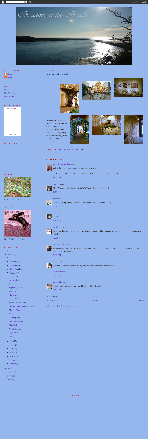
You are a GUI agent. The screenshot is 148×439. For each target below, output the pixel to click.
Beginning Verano (16, 287)
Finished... (13, 291)
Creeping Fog (14, 317)
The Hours (13, 295)
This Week (13, 325)
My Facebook (9, 89)
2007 (9, 375)
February (13, 360)
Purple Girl (57, 212)
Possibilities (14, 283)
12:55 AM (57, 275)
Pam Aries (57, 184)
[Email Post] (81, 149)
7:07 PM (57, 177)
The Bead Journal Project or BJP (21, 306)
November (14, 261)
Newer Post (50, 300)
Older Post (140, 300)
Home (95, 300)
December (14, 257)
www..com (12, 108)
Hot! (11, 313)
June (12, 345)
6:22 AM (57, 206)
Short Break (13, 276)
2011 (9, 251)
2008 (9, 372)
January (13, 363)
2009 (9, 368)
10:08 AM (57, 237)
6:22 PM (57, 289)
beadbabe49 (57, 227)
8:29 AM (57, 220)
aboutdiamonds (59, 271)
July (11, 341)
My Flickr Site (10, 93)
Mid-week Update (16, 321)
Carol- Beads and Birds (62, 164)
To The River (14, 280)
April (12, 352)
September (14, 269)
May (12, 348)
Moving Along (15, 310)
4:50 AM (57, 192)
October (13, 265)
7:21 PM (57, 255)
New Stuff (13, 336)
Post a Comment (52, 296)
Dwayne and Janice (60, 244)
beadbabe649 (10, 77)
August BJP (13, 298)
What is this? (12, 134)
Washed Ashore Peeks (17, 302)
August (13, 273)
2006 (9, 379)
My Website (9, 96)
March (12, 356)
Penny (55, 198)
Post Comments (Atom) (66, 306)
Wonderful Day (15, 328)
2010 (9, 254)
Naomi (55, 261)
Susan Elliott (58, 282)
